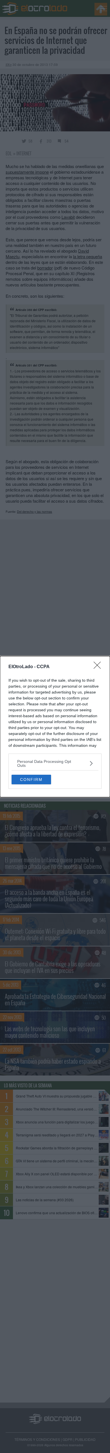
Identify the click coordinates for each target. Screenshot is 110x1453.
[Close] (99, 667)
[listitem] (55, 763)
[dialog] (55, 726)
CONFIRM (31, 779)
